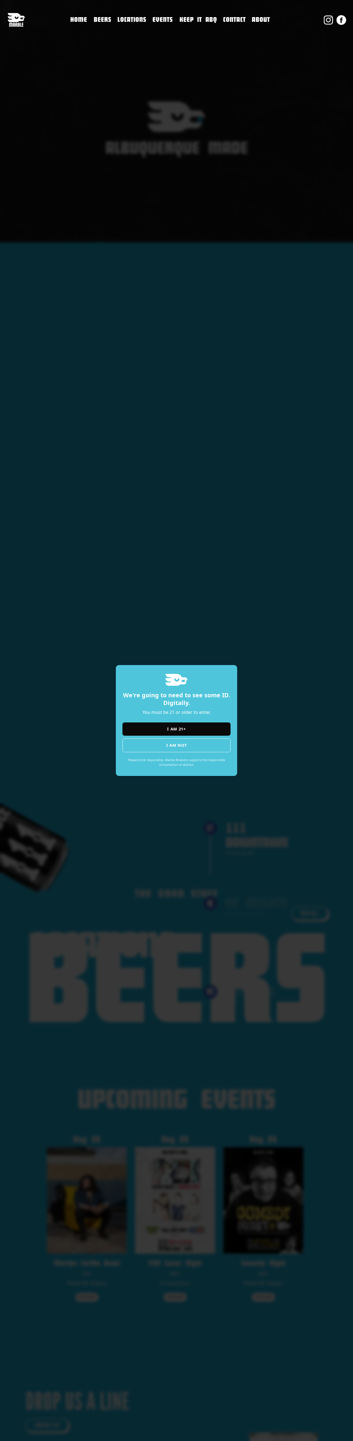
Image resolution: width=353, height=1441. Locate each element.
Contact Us (236, 32)
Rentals (232, 67)
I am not (176, 745)
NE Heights (130, 41)
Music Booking (241, 55)
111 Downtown (136, 29)
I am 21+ (176, 729)
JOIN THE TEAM (240, 44)
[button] (132, 20)
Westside (127, 52)
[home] (16, 20)
